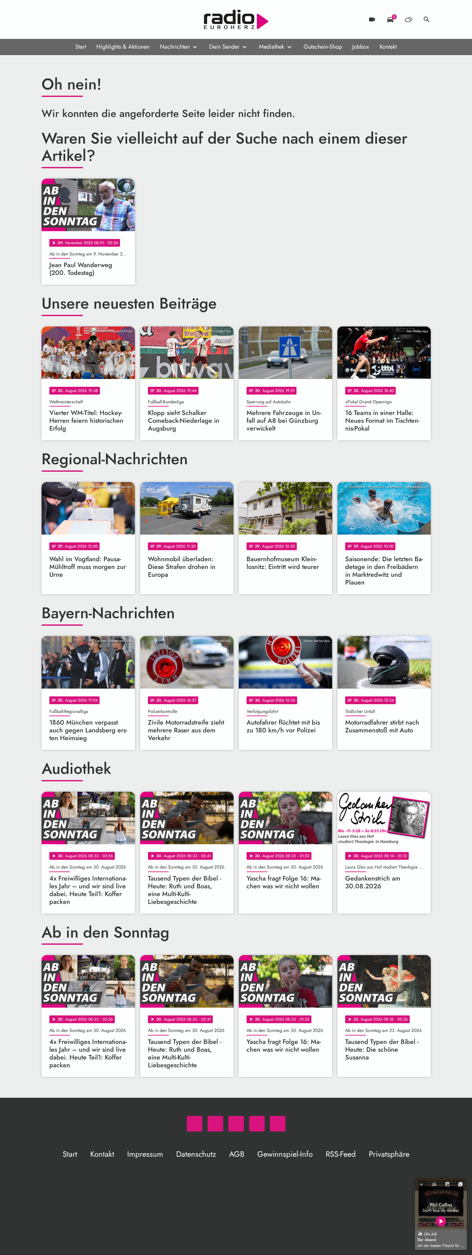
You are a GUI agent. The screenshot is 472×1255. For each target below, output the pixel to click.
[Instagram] (73, 19)
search (426, 19)
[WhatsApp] (48, 19)
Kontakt (388, 46)
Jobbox (360, 46)
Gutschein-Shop (323, 46)
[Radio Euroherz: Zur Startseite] (236, 19)
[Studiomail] (86, 19)
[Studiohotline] (99, 19)
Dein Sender (224, 46)
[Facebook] (60, 19)
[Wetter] (408, 19)
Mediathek (271, 46)
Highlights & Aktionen (123, 46)
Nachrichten (175, 46)
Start (80, 46)
